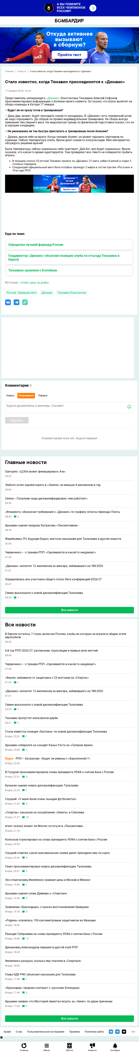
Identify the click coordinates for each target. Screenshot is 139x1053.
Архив (7, 1031)
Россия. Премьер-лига (21, 292)
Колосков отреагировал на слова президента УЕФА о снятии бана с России (56, 839)
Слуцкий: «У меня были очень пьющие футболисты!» (41, 799)
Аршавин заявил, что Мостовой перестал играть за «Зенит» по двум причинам (58, 1001)
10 (27, 817)
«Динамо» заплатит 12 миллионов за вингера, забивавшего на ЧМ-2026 (54, 566)
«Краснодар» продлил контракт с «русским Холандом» (42, 988)
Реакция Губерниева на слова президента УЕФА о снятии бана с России (53, 934)
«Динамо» (53, 98)
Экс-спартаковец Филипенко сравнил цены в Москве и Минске (47, 880)
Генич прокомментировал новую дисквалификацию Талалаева (48, 866)
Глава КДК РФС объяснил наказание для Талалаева (40, 974)
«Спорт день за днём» (34, 282)
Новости (21, 71)
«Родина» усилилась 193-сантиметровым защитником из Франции (50, 920)
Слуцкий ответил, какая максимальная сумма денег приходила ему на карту (57, 853)
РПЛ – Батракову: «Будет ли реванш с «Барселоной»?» (47, 758)
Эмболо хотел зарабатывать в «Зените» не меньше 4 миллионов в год (52, 485)
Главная (9, 71)
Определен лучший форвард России (35, 244)
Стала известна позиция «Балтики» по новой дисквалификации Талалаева (56, 731)
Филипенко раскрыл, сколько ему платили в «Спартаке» (43, 961)
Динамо (46, 292)
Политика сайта (94, 1031)
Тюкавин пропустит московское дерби (31, 718)
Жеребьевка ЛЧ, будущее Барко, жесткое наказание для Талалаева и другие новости (63, 539)
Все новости (69, 610)
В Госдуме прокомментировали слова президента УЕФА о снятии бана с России (59, 772)
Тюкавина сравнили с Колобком (32, 270)
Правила (74, 1031)
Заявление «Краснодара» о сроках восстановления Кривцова (47, 907)
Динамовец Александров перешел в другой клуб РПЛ (41, 947)
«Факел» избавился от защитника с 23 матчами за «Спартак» (47, 677)
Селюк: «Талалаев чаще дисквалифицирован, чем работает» (46, 498)
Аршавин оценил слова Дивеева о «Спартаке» (36, 893)
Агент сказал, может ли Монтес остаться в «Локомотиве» (44, 826)
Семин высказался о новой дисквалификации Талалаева (44, 593)
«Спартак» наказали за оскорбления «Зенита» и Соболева (44, 812)
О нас (19, 1031)
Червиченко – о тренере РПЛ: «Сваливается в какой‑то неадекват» (50, 552)
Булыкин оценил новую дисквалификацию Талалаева (41, 785)
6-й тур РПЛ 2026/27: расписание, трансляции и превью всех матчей (51, 650)
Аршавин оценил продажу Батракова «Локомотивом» (41, 525)
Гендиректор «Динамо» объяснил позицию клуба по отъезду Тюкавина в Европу (63, 257)
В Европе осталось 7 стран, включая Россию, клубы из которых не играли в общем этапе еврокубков (65, 635)
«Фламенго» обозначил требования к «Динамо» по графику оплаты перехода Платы (62, 512)
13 (27, 938)
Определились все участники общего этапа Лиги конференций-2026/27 (53, 579)
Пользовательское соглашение (45, 1031)
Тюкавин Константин (71, 292)
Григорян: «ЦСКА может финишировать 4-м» (35, 471)
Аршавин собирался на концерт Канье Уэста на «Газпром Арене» (49, 745)
